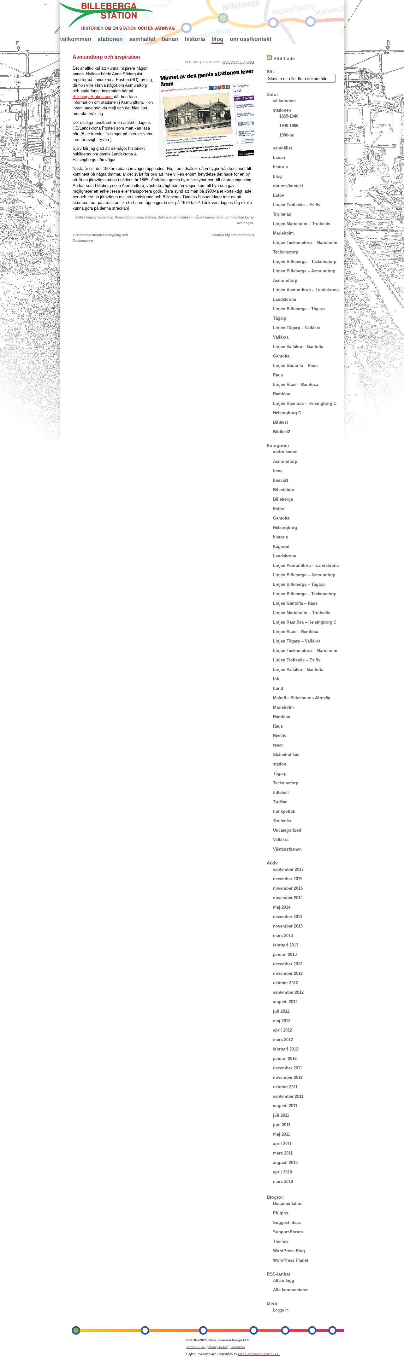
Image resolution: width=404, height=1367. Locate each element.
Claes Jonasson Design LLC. (259, 1354)
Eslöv (278, 195)
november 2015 (288, 888)
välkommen (75, 39)
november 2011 (287, 1077)
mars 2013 (283, 935)
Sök (271, 71)
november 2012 (288, 973)
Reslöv (279, 735)
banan (170, 39)
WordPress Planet (290, 1260)
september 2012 (288, 992)
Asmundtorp (124, 217)
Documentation (288, 1203)
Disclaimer (237, 1347)
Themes (280, 1241)
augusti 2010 (285, 1162)
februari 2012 (285, 1049)
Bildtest (280, 422)
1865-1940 (288, 116)
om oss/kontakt (250, 39)
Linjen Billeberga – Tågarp (299, 308)
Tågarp (280, 318)
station (279, 764)
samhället (142, 39)
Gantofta (281, 356)
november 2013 (288, 926)
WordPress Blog (289, 1250)
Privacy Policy (218, 1347)
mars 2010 (283, 1181)
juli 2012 (281, 1011)
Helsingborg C (287, 412)
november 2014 (288, 897)
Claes (194, 62)
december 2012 (287, 964)
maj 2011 (281, 1134)
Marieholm (283, 233)
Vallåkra (280, 337)
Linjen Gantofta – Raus (295, 365)
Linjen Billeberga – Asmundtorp (304, 271)
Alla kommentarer (290, 1290)
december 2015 (287, 878)
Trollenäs (282, 214)
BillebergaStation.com (93, 96)
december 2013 (287, 916)
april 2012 (282, 1030)
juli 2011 (281, 1115)
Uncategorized (287, 830)
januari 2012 (285, 1058)
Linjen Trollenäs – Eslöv (296, 204)
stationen (110, 39)
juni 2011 (281, 1124)
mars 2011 (283, 1153)
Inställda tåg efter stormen (232, 235)
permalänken (183, 217)
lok (276, 679)
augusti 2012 (285, 1001)
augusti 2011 (285, 1105)
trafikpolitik (284, 811)
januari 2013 (285, 954)
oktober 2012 (285, 982)
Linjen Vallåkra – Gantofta (298, 346)
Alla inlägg (283, 1280)
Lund (278, 688)
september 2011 (288, 1096)
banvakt (280, 480)
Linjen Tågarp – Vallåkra (296, 327)
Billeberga (283, 499)
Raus (278, 375)
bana (139, 217)
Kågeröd (281, 546)
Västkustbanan (287, 849)
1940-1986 (288, 125)
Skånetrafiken (286, 754)
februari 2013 (285, 945)
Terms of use (195, 1347)
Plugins (280, 1213)
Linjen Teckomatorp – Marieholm (305, 242)
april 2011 (282, 1143)
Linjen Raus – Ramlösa (295, 384)
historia (195, 39)
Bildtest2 (281, 431)
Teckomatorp (285, 252)
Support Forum (288, 1232)
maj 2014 (281, 907)
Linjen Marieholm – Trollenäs (301, 223)
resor (278, 745)
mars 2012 (283, 1039)
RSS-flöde (284, 58)
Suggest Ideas (287, 1222)
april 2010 (282, 1172)
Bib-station (283, 489)
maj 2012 (281, 1020)
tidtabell (281, 792)
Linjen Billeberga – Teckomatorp (304, 261)
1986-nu (286, 135)
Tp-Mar (280, 802)
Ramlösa (281, 394)
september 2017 (288, 869)
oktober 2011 (285, 1087)
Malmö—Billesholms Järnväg (301, 697)
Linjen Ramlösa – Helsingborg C (304, 403)
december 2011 (287, 1068)
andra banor (285, 452)
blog (217, 39)
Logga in (280, 1310)
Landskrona (284, 299)
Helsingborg (285, 527)
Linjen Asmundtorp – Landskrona (306, 290)
